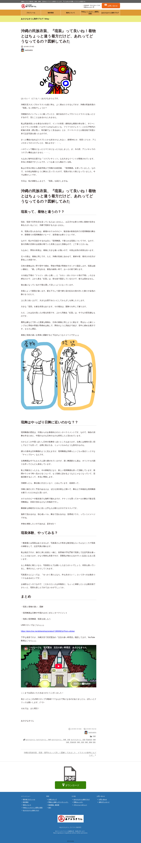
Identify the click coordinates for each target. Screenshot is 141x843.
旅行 (49, 808)
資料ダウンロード (104, 802)
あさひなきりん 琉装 (78, 740)
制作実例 (51, 13)
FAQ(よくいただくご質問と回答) (90, 13)
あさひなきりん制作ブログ (110, 13)
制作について (70, 13)
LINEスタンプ (52, 799)
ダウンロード (72, 785)
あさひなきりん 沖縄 (43, 740)
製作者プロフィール (29, 799)
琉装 (94, 742)
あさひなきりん (30, 740)
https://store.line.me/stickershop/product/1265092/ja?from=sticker (48, 631)
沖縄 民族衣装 (71, 742)
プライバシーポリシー (80, 805)
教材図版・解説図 (53, 805)
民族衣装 (89, 740)
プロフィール (31, 13)
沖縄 (94, 736)
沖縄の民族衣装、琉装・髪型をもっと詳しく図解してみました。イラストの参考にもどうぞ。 (60, 753)
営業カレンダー (88, 7)
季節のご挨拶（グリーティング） (58, 802)
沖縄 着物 (88, 742)
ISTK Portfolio (70, 841)
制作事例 (25, 802)
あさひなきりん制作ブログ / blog (35, 18)
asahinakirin (29, 50)
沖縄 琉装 (80, 742)
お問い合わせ (113, 5)
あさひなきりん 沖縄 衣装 (61, 740)
